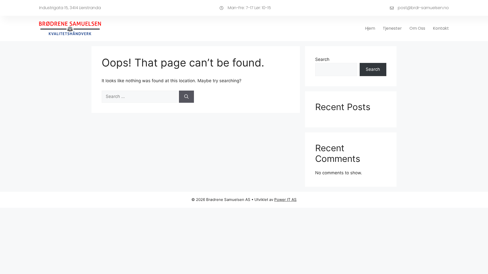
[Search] (186, 97)
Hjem (370, 28)
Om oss (417, 28)
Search (322, 59)
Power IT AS (285, 199)
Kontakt (441, 28)
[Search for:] (140, 96)
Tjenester (392, 28)
